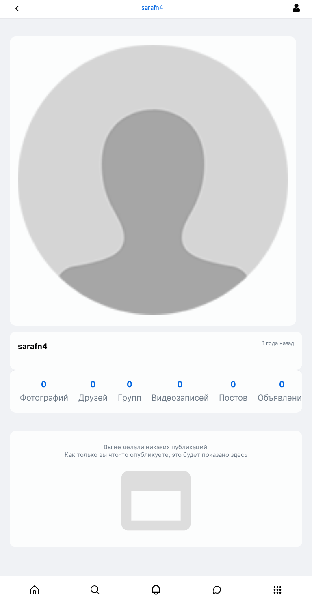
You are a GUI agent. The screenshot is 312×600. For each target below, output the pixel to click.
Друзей (93, 391)
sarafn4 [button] (153, 7)
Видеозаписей (180, 391)
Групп (129, 391)
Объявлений (282, 391)
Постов (233, 391)
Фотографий (44, 391)
